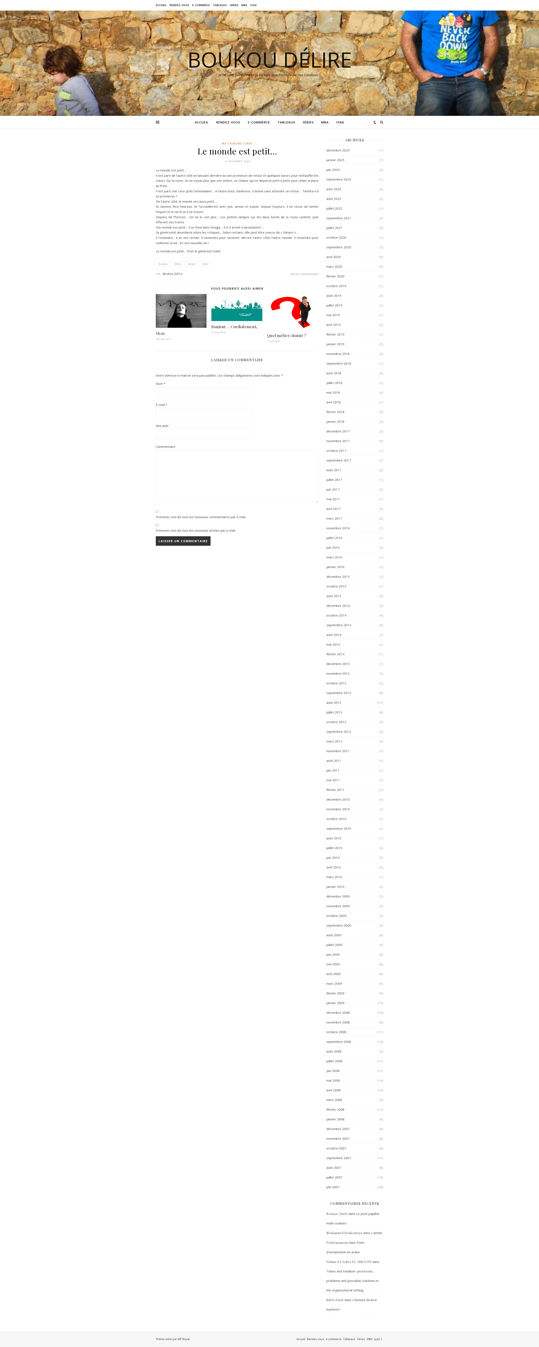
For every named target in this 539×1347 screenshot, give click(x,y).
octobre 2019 (336, 286)
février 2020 (335, 276)
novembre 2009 (338, 906)
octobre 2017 (336, 450)
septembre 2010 (338, 828)
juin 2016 (333, 547)
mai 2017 (333, 499)
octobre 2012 (336, 722)
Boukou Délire (269, 59)
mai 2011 (333, 780)
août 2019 (333, 295)
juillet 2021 (334, 228)
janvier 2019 (335, 344)
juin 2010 (333, 857)
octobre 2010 (336, 819)
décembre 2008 (338, 1012)
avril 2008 (333, 1090)
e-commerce (201, 5)
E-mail (161, 405)
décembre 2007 (338, 1129)
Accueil (161, 5)
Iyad (253, 5)
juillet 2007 (334, 1177)
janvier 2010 (335, 886)
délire (177, 264)
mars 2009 (334, 983)
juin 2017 (333, 489)
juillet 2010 (334, 848)
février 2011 (335, 790)
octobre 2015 (336, 586)
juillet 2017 (334, 480)
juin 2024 (333, 169)
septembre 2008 (338, 1041)
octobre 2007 (336, 1148)
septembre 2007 (338, 1158)
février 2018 (335, 412)
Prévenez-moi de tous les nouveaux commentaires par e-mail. (201, 517)
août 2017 (333, 470)
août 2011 (333, 760)
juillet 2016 (334, 538)
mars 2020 (334, 266)
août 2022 (333, 199)
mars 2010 (334, 877)
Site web (162, 426)
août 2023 (333, 189)
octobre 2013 (336, 683)
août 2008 (333, 1051)
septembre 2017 (338, 460)
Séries (234, 5)
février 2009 (335, 993)
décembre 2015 (338, 576)
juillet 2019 (334, 305)
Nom (160, 383)
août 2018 (333, 373)
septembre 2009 (338, 925)
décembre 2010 (338, 799)
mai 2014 (333, 644)
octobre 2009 (336, 916)
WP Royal (183, 1339)
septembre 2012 (338, 731)
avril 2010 (333, 867)
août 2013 (333, 702)
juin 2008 (333, 1071)
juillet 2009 (334, 945)
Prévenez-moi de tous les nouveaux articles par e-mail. (196, 530)
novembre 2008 (338, 1022)
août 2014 (333, 635)
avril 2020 (333, 257)
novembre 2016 (338, 528)
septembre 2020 (338, 247)
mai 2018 (333, 392)
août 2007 (333, 1167)
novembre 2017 (338, 441)
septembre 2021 (338, 218)
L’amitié (376, 1233)
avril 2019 (333, 324)
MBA (244, 5)
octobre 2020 (336, 237)
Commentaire (165, 446)
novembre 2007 (338, 1138)
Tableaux (220, 5)
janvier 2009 (335, 1003)
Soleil (205, 264)
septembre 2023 (338, 179)
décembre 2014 (338, 605)
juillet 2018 (334, 383)
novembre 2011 (338, 751)
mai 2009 (333, 964)
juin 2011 (333, 770)
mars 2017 (334, 518)
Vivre (160, 333)
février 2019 (335, 334)
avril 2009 (333, 974)
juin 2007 (333, 1187)
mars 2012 (334, 741)
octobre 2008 (336, 1032)
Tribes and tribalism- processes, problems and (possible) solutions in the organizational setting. (352, 1280)
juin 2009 (333, 954)
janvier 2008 (335, 1119)
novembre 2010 (338, 809)
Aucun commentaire (305, 274)
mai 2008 (333, 1080)
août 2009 (333, 935)
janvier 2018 (335, 421)
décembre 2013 (338, 664)
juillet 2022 (334, 208)
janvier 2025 (335, 160)
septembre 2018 (338, 363)
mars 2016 (334, 557)
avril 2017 (333, 509)
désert (192, 264)
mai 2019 (333, 315)
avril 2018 (333, 402)
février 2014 (335, 654)
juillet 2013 (334, 712)
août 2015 (333, 596)
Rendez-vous (179, 5)
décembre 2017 (338, 431)
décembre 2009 (338, 896)
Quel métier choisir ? (286, 335)
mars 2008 (334, 1100)
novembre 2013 (338, 673)
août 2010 (333, 838)
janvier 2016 (335, 567)
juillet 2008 (334, 1061)
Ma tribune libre (237, 143)
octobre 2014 (336, 615)
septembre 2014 (338, 625)
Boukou (163, 264)
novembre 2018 (338, 354)
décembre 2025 (338, 150)
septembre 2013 (338, 693)
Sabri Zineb (335, 1300)
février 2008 (335, 1109)
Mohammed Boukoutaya (344, 1233)
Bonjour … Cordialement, (234, 326)
